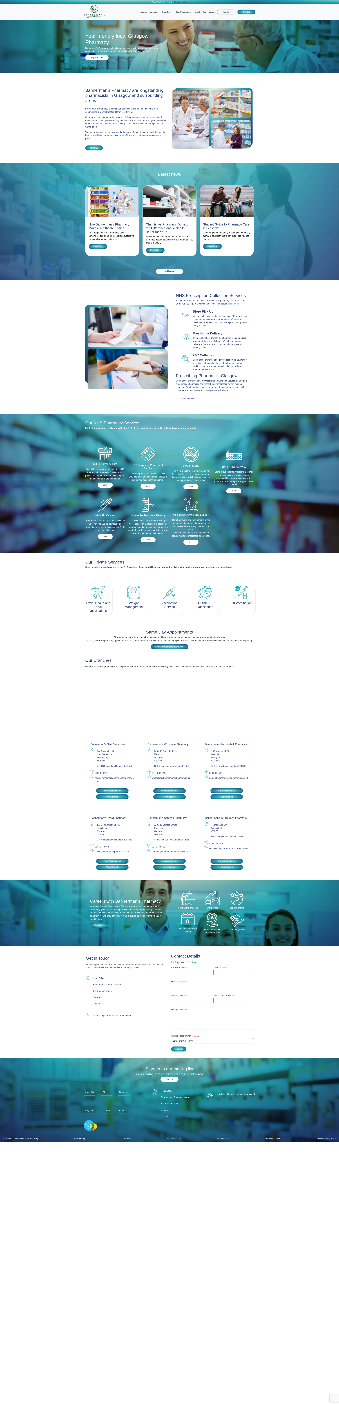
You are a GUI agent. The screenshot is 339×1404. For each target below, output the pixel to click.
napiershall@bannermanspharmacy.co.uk (228, 778)
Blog (204, 12)
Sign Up (169, 1079)
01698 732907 (101, 773)
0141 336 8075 (102, 847)
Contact (246, 12)
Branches (166, 12)
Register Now (96, 57)
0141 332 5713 (159, 773)
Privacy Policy (79, 1138)
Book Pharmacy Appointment (188, 12)
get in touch (233, 304)
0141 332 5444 (216, 773)
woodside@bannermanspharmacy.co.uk (171, 778)
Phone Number (224, 995)
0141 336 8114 (159, 847)
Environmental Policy (273, 1138)
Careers (212, 12)
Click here (192, 962)
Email (220, 967)
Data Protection (222, 1138)
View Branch (112, 797)
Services (153, 12)
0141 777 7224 (216, 843)
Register (226, 12)
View (105, 485)
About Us (143, 12)
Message (179, 1009)
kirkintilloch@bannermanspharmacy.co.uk (228, 848)
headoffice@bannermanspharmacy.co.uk (112, 1015)
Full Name (180, 967)
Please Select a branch (185, 1036)
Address (179, 981)
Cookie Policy (126, 1138)
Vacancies (99, 925)
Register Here (188, 399)
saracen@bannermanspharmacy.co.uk (170, 852)
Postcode (179, 995)
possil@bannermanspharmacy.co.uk (112, 852)
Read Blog (98, 246)
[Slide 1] (172, 69)
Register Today (180, 2)
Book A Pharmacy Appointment (169, 647)
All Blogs (169, 271)
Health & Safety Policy (326, 1138)
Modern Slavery (174, 1138)
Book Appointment (112, 791)
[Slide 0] (167, 69)
